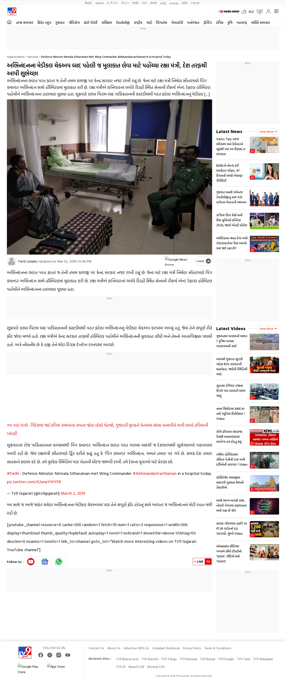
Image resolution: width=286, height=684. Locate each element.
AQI (251, 11)
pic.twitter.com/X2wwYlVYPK (34, 481)
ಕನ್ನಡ (112, 3)
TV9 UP (121, 666)
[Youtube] (31, 561)
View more (266, 131)
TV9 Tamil (243, 659)
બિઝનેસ (161, 22)
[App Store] (59, 669)
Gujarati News (16, 56)
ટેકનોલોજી (123, 22)
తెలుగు (125, 3)
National (33, 56)
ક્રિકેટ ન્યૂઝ (44, 22)
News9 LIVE (136, 666)
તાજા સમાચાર (24, 22)
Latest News (229, 131)
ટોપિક (219, 22)
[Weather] (245, 11)
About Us (113, 648)
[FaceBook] (40, 655)
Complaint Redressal (166, 648)
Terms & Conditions (217, 648)
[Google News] (45, 561)
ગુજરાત (59, 22)
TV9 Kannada (188, 659)
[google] (179, 261)
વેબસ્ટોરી (177, 22)
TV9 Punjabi (226, 659)
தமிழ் (163, 3)
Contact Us (96, 648)
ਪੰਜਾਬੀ (153, 3)
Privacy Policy (192, 648)
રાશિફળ (107, 22)
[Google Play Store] (30, 669)
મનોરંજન (193, 22)
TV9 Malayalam (263, 659)
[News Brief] (228, 11)
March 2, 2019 (73, 493)
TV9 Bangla (207, 659)
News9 (99, 3)
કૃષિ (230, 22)
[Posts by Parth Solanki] (11, 261)
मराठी (136, 3)
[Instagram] (58, 655)
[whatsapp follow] (59, 561)
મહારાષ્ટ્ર (242, 22)
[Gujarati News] (12, 11)
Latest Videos (230, 328)
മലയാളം (173, 3)
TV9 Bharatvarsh (127, 659)
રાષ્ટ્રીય (138, 22)
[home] (9, 22)
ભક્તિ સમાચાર (260, 22)
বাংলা (144, 3)
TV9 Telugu (169, 659)
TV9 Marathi (149, 659)
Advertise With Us (136, 648)
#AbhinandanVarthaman (154, 473)
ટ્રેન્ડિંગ (208, 22)
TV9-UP (195, 3)
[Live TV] (258, 11)
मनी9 (184, 3)
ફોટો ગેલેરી (90, 22)
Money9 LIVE (156, 666)
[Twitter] (49, 655)
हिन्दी (88, 3)
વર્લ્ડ (149, 22)
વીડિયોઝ (74, 22)
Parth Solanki (27, 261)
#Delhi (13, 473)
